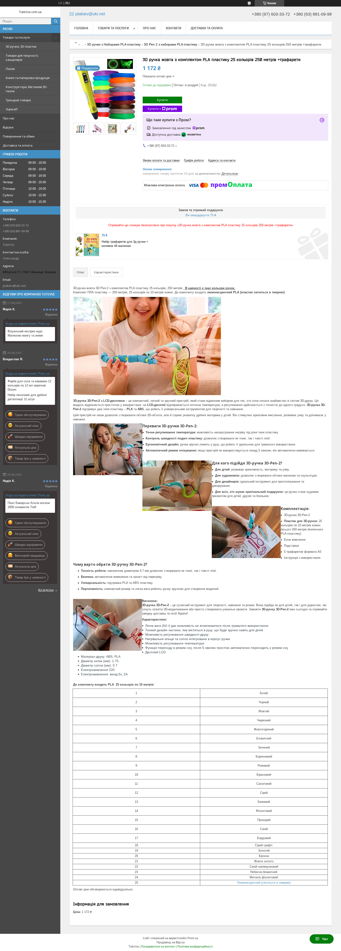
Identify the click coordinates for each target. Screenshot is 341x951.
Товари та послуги (16, 37)
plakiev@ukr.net (14, 286)
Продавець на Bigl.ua (171, 942)
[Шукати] (55, 21)
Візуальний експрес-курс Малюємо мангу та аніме (25, 333)
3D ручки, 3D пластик (21, 46)
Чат (325, 939)
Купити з (154, 109)
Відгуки (8, 127)
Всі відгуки (46, 590)
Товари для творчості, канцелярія (22, 57)
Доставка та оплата (17, 145)
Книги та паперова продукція (28, 78)
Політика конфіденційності (195, 946)
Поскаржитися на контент (158, 946)
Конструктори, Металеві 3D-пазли (26, 89)
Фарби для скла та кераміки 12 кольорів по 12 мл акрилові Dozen (29, 385)
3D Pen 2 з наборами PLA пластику (170, 44)
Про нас (8, 118)
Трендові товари (18, 100)
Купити (162, 100)
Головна (81, 28)
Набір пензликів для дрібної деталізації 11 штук (27, 397)
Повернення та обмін (19, 136)
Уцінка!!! (12, 109)
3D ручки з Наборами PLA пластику (114, 44)
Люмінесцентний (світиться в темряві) (263, 882)
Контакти (173, 28)
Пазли (10, 69)
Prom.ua (192, 938)
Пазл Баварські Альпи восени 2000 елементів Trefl (29, 505)
